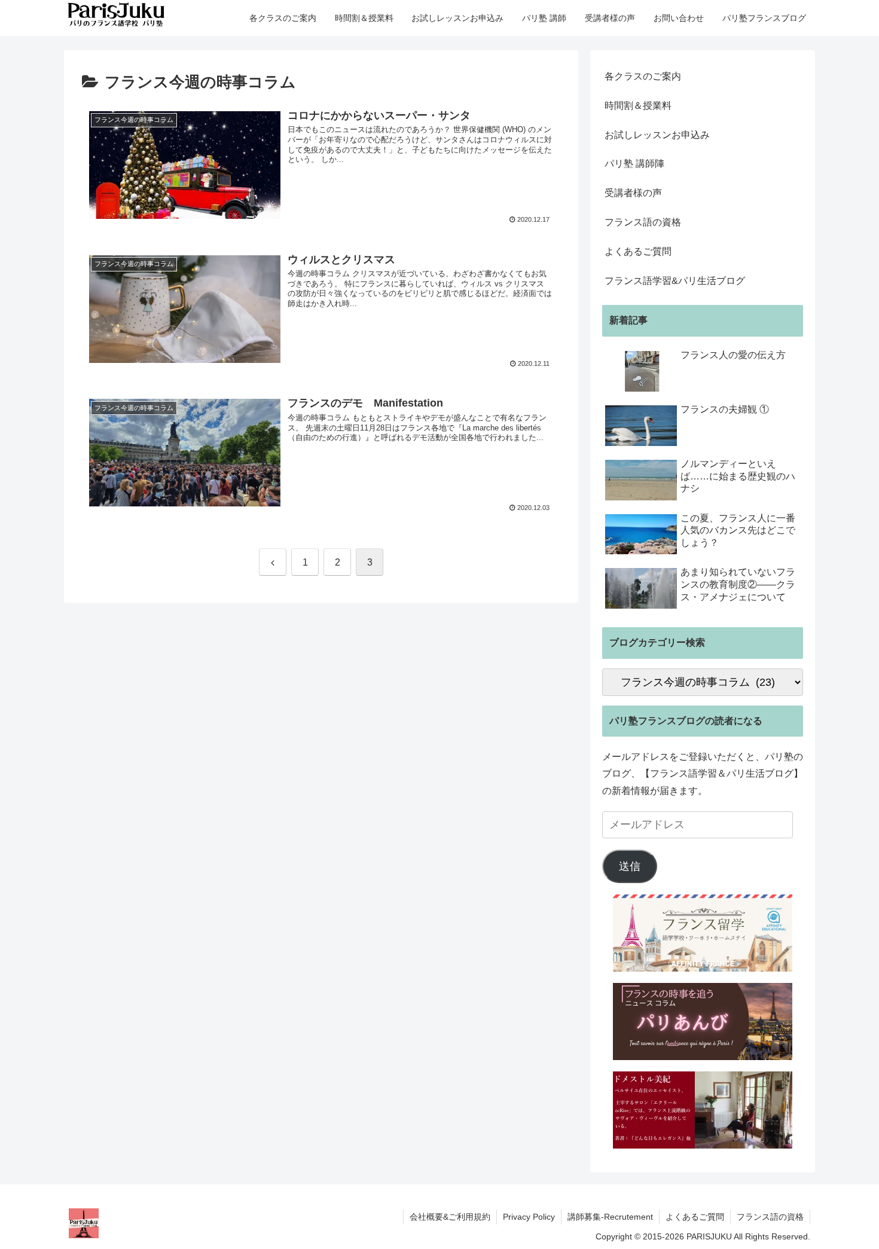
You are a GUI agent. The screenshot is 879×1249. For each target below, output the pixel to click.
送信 (629, 866)
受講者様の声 (633, 193)
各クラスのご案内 (643, 76)
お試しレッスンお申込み (657, 135)
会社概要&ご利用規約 (450, 1216)
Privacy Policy (529, 1216)
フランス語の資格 (643, 222)
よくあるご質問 (638, 251)
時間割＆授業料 (638, 105)
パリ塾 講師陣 (634, 163)
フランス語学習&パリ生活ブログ (675, 281)
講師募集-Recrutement (610, 1216)
